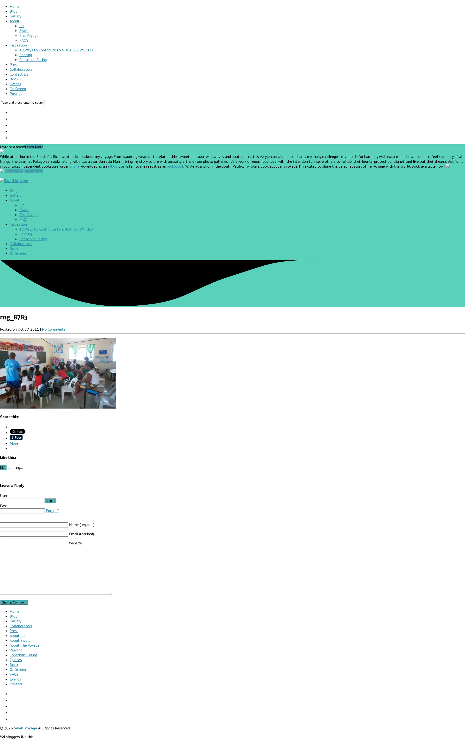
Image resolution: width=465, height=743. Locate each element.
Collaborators (21, 69)
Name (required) (81, 524)
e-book (113, 166)
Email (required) (81, 533)
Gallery (15, 16)
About (15, 20)
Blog (13, 11)
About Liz (17, 635)
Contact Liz (19, 74)
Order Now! (14, 171)
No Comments (53, 329)
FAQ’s (23, 40)
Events (15, 83)
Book (14, 79)
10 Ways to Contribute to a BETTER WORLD (56, 49)
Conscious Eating (33, 59)
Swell (24, 30)
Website (75, 543)
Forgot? (52, 510)
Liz (21, 25)
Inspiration (18, 45)
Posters (16, 93)
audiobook (175, 166)
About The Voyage (24, 645)
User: (4, 495)
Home (15, 6)
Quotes (16, 659)
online (74, 166)
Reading (25, 54)
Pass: (4, 505)
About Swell (20, 640)
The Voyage (28, 35)
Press (14, 64)
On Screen (18, 88)
